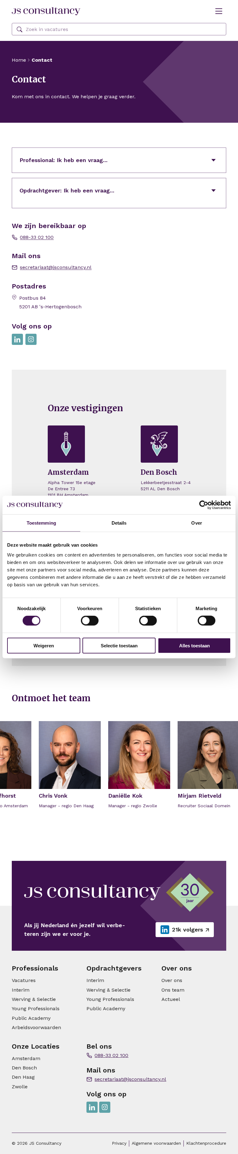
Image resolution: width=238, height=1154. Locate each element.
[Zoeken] (19, 30)
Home (19, 60)
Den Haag (23, 1077)
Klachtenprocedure (206, 1143)
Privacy (119, 1143)
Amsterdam (26, 1058)
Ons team (172, 990)
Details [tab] (119, 523)
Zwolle (20, 1087)
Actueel (170, 999)
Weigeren (43, 645)
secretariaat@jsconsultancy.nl (55, 267)
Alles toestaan (194, 645)
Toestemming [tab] (41, 523)
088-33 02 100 (37, 237)
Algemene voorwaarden (156, 1143)
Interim (20, 990)
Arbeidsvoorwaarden (36, 1027)
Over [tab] (196, 523)
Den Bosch (24, 1068)
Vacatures (24, 980)
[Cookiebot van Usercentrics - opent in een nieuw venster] (204, 505)
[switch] (90, 621)
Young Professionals (36, 1008)
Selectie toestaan (119, 645)
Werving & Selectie (34, 999)
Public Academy (31, 1018)
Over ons (171, 980)
